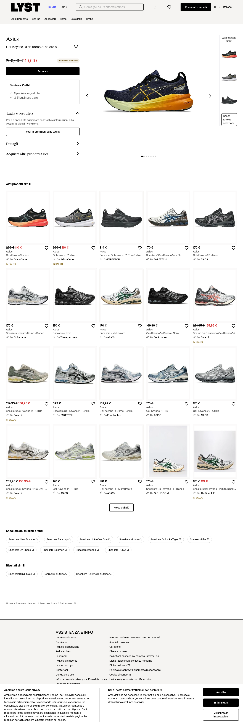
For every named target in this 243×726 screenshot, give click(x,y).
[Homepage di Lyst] (25, 7)
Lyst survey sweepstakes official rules (130, 679)
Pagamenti (62, 656)
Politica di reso (64, 651)
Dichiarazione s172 (119, 665)
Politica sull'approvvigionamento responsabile (135, 670)
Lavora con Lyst (64, 665)
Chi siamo (61, 642)
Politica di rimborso (66, 660)
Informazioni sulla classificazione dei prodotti (134, 637)
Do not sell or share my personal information (134, 656)
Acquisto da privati (119, 642)
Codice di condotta (120, 674)
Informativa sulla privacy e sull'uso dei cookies (81, 679)
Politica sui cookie (55, 720)
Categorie (115, 646)
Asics (12, 39)
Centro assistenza (66, 637)
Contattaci (62, 670)
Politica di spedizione (67, 646)
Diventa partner (118, 651)
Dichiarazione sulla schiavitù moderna (130, 660)
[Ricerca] (81, 7)
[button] (149, 93)
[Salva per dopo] (76, 46)
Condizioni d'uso (65, 674)
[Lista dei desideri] (169, 7)
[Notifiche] (155, 7)
